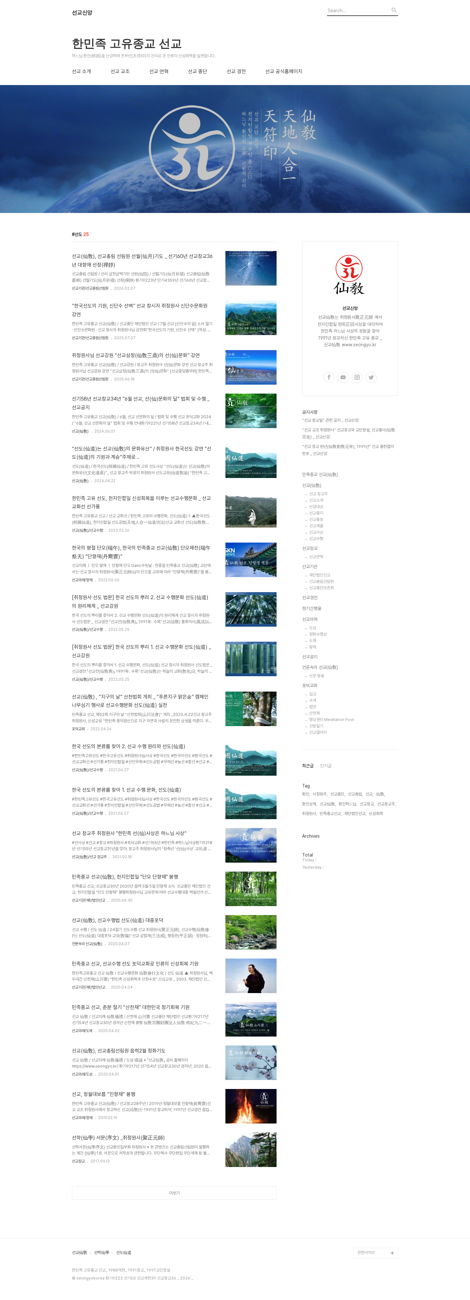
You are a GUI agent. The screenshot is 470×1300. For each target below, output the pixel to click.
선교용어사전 (368, 1150)
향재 (312, 647)
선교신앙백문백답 (372, 1242)
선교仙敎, (328, 804)
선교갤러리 (318, 732)
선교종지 (316, 513)
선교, (369, 794)
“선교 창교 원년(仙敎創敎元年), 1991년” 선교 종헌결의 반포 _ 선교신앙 (348, 450)
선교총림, (355, 794)
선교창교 (78, 1161)
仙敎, (380, 794)
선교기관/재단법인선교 (88, 900)
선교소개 (316, 500)
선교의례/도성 (82, 1074)
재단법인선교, (355, 813)
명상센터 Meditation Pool (331, 719)
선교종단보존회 (321, 587)
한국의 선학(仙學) (372, 853)
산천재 (314, 713)
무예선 (363, 1017)
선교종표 (316, 519)
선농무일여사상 (370, 986)
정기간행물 (311, 608)
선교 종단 (197, 71)
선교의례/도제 (82, 1031)
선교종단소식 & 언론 (374, 1079)
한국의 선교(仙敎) (372, 833)
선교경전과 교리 (370, 935)
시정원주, (320, 794)
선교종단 (365, 905)
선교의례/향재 (82, 580)
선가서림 (365, 1160)
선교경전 (309, 597)
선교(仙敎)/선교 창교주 (89, 857)
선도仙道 (123, 1252)
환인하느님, (348, 804)
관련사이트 (366, 1252)
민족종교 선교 (369, 864)
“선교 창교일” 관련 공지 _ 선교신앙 (330, 420)
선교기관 (309, 566)
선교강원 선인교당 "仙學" (376, 1124)
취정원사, (309, 813)
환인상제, (309, 804)
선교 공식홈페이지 (283, 71)
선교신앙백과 (368, 1232)
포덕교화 (78, 729)
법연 (312, 706)
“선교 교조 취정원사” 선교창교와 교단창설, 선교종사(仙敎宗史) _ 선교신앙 (348, 433)
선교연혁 (316, 556)
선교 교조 (120, 71)
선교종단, (337, 794)
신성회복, (376, 813)
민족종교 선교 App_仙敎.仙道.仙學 (376, 1217)
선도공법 (365, 1109)
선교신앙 (82, 13)
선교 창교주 (318, 493)
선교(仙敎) (80, 431)
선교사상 (316, 532)
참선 (361, 997)
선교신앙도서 (368, 966)
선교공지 (309, 656)
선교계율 (316, 525)
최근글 (308, 765)
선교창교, (367, 804)
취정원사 (365, 884)
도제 (312, 640)
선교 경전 (236, 71)
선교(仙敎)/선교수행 (87, 530)
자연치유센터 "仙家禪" (377, 1181)
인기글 (326, 765)
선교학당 (365, 1140)
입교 (312, 694)
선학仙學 (101, 1252)
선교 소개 (81, 71)
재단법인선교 (319, 575)
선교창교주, (386, 804)
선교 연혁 (158, 71)
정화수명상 (318, 634)
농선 (361, 1007)
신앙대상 (316, 506)
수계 (312, 700)
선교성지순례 (368, 1201)
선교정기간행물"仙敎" (376, 956)
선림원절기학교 (370, 1171)
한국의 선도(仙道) (372, 843)
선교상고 (365, 915)
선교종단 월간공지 (372, 1089)
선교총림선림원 (321, 581)
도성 (312, 627)
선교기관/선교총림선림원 (90, 288)
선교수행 (316, 538)
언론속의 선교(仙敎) (87, 944)
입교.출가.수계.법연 (373, 1068)
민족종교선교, (331, 813)
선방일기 (316, 726)
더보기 (174, 1193)
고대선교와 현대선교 (374, 925)
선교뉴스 (365, 1099)
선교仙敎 (79, 1252)
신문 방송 (316, 675)
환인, (306, 794)
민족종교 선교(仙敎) (320, 474)
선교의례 (309, 619)
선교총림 (365, 894)
